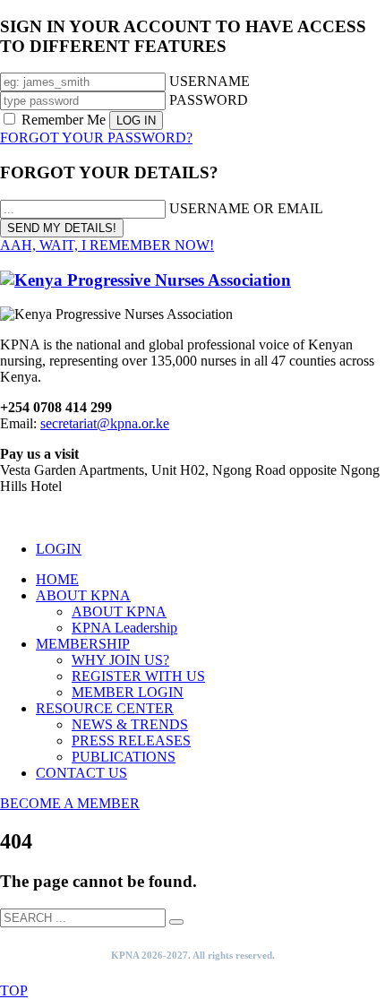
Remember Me (63, 119)
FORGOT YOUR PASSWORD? (96, 137)
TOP (14, 990)
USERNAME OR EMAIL (246, 208)
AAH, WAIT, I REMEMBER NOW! (107, 245)
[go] (176, 922)
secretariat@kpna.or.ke (104, 423)
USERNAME (209, 81)
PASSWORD (208, 100)
